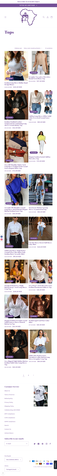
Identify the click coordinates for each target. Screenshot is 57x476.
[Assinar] (26, 444)
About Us (7, 391)
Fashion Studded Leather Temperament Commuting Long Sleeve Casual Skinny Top (16, 123)
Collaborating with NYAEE (12, 410)
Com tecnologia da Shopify (46, 466)
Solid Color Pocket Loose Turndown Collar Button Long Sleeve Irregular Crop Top (39, 357)
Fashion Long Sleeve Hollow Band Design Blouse (16, 83)
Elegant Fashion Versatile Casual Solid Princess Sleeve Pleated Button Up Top (16, 322)
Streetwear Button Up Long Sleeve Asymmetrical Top (38, 208)
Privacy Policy (9, 402)
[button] (5, 17)
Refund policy (9, 398)
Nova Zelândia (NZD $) (12, 459)
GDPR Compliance (10, 421)
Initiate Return (9, 433)
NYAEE (38, 466)
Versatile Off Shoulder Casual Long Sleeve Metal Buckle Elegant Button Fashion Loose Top (16, 209)
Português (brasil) (11, 469)
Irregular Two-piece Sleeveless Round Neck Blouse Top (39, 78)
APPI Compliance (10, 414)
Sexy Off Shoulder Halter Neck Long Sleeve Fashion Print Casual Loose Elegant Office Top (16, 166)
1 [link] (23, 375)
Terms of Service (9, 394)
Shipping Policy (9, 406)
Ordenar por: (18, 48)
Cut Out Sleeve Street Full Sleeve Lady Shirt (40, 243)
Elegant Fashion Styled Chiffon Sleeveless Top (39, 158)
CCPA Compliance (10, 417)
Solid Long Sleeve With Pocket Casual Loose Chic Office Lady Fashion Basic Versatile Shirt (15, 252)
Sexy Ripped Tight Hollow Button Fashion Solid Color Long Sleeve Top (16, 363)
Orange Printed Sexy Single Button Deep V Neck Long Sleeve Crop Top (16, 287)
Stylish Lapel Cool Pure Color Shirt (39, 321)
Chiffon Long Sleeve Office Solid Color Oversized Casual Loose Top (40, 117)
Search (7, 425)
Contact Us (8, 429)
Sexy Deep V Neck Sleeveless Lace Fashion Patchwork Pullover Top (40, 286)
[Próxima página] (33, 375)
